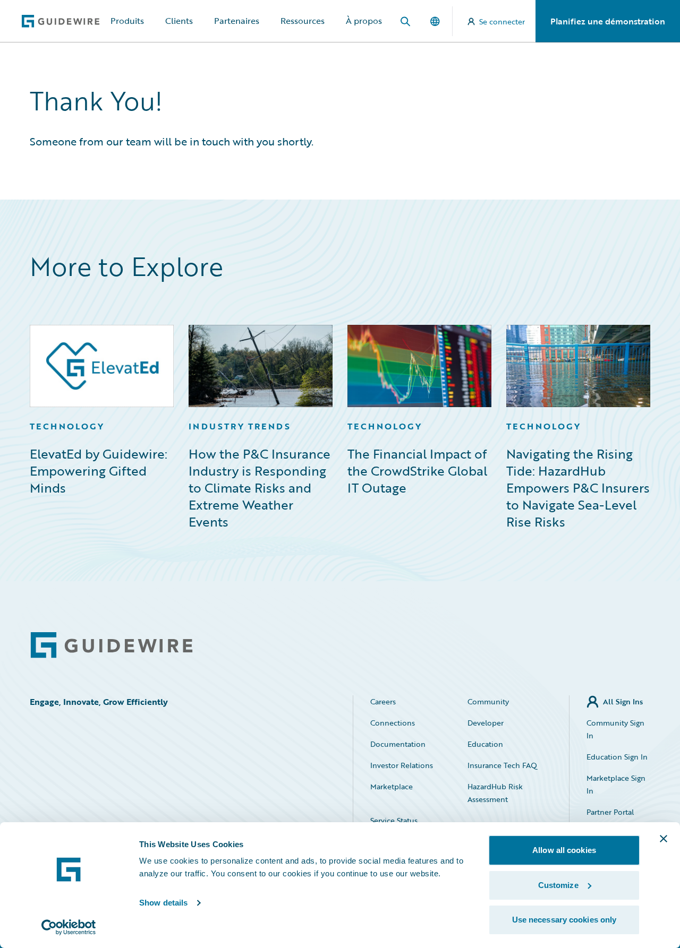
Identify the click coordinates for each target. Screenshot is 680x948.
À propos (364, 20)
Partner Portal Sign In (610, 818)
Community (488, 701)
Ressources (302, 20)
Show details (163, 902)
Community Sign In (615, 729)
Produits (127, 20)
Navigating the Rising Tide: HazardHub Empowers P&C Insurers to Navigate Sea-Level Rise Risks (578, 487)
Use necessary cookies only (564, 919)
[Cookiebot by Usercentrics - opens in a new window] (68, 927)
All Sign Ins (623, 701)
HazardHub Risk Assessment (495, 793)
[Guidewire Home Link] (111, 645)
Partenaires (236, 20)
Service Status (394, 820)
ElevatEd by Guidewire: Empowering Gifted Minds (98, 470)
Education (485, 743)
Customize (558, 885)
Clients (179, 20)
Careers (383, 701)
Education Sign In (617, 756)
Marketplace (391, 786)
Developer (486, 722)
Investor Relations (401, 765)
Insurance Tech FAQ (502, 765)
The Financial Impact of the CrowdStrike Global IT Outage (417, 470)
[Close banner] (663, 838)
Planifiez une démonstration (607, 21)
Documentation (398, 743)
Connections (392, 722)
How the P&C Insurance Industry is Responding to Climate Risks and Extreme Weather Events (259, 487)
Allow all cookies (564, 850)
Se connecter (502, 21)
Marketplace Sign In (615, 784)
